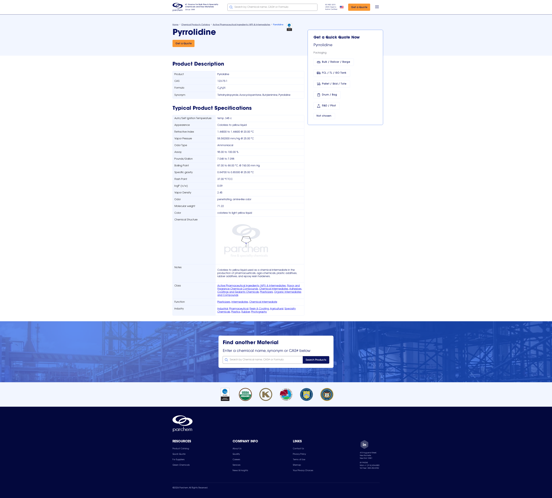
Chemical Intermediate (263, 302)
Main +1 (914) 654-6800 (369, 465)
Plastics (235, 312)
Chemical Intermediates (273, 289)
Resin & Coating (259, 309)
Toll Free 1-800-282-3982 (369, 468)
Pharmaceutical (238, 309)
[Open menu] (376, 7)
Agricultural (276, 309)
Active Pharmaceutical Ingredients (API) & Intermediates (251, 286)
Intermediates (239, 302)
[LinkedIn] (364, 445)
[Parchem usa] (177, 7)
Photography (259, 312)
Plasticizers (266, 292)
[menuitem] (180, 448)
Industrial (222, 309)
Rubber (245, 312)
